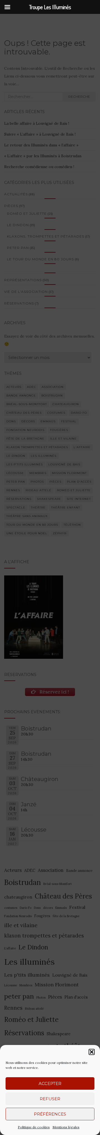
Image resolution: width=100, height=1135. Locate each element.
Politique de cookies (34, 1127)
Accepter (50, 1083)
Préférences (50, 1114)
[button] (91, 1052)
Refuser (50, 1098)
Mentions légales (65, 1127)
